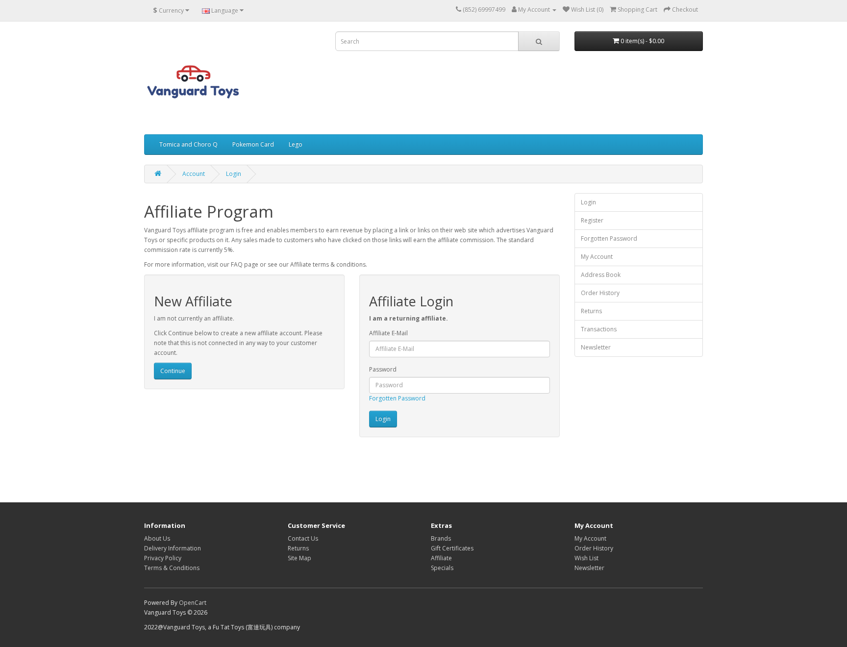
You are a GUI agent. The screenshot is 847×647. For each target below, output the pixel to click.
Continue (172, 371)
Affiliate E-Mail (388, 333)
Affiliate (441, 558)
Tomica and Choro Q (188, 144)
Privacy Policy (162, 558)
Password (383, 369)
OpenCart (192, 602)
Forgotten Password (397, 398)
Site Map (299, 558)
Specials (442, 568)
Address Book (601, 275)
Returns (591, 311)
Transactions (599, 329)
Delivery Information (172, 548)
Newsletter (596, 347)
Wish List (586, 558)
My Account (597, 256)
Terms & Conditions (171, 568)
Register (592, 220)
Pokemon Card (253, 144)
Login (233, 174)
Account (193, 174)
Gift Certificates (452, 548)
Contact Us (303, 538)
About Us (157, 538)
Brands (441, 538)
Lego (295, 144)
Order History (600, 293)
